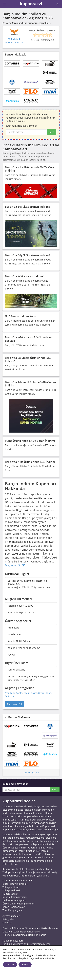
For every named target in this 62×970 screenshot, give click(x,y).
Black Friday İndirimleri (15, 883)
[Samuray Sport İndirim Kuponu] (31, 82)
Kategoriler (8, 919)
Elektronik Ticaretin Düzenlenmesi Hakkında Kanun (30, 928)
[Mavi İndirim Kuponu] (50, 91)
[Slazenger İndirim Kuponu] (50, 82)
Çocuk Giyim (30, 693)
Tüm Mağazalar (31, 772)
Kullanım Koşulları (12, 940)
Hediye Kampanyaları (14, 900)
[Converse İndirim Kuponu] (12, 63)
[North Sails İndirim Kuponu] (12, 82)
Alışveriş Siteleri (11, 915)
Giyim (41, 693)
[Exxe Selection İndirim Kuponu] (31, 101)
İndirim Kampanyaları (14, 897)
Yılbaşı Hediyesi (11, 890)
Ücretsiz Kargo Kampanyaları (18, 903)
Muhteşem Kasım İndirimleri (18, 880)
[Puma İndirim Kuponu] (50, 63)
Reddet (25, 964)
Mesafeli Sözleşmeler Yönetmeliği (21, 931)
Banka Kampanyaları (13, 906)
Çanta (19, 693)
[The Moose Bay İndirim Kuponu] (12, 91)
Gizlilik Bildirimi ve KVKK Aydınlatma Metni (26, 943)
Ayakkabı (10, 693)
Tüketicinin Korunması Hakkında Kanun (24, 934)
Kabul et (10, 964)
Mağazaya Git (13, 565)
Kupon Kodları (10, 893)
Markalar (7, 922)
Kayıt (51, 132)
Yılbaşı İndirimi (10, 887)
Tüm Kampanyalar (12, 910)
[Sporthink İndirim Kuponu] (31, 63)
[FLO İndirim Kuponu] (31, 91)
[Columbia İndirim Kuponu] (12, 101)
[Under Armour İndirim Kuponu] (50, 73)
